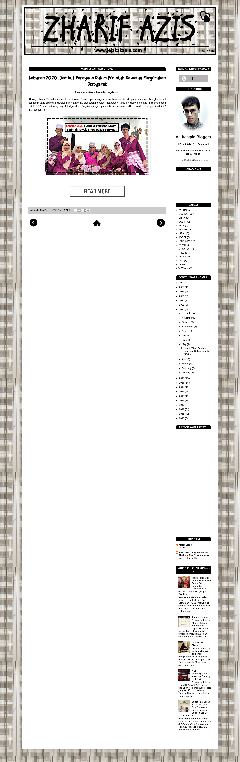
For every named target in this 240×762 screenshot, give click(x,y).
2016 (182, 391)
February (187, 368)
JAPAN (181, 233)
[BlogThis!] (79, 210)
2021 (182, 305)
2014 (182, 400)
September (188, 326)
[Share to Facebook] (85, 210)
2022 (182, 300)
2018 (182, 382)
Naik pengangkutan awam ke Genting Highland (201, 674)
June (185, 340)
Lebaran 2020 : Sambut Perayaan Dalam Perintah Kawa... (195, 351)
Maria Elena (185, 545)
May (184, 344)
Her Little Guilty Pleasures (193, 552)
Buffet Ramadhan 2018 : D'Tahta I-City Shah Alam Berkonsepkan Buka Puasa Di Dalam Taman (194, 708)
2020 (182, 309)
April (184, 359)
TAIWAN (182, 252)
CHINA (181, 218)
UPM (181, 260)
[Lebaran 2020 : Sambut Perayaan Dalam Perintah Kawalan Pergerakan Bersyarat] (97, 202)
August (186, 331)
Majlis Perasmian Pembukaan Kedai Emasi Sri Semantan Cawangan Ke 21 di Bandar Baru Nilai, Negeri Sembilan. (194, 585)
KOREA (182, 237)
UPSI (181, 264)
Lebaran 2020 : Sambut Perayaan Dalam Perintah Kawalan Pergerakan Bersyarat (97, 81)
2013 (182, 405)
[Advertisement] (193, 483)
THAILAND (184, 256)
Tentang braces (200, 617)
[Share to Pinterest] (88, 210)
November (187, 317)
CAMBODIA (184, 214)
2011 (182, 414)
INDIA (181, 225)
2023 (182, 296)
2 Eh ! (67, 210)
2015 (182, 396)
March (185, 363)
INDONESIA (184, 229)
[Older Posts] (161, 226)
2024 (182, 291)
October (186, 322)
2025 (182, 287)
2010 (182, 418)
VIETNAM (183, 268)
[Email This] (76, 210)
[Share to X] (82, 210)
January (186, 372)
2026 (182, 282)
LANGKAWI (184, 241)
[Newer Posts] (33, 226)
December (187, 313)
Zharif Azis (45, 210)
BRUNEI (182, 210)
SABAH (182, 245)
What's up (183, 547)
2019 (182, 378)
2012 (182, 409)
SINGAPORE (185, 249)
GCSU (181, 221)
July (184, 335)
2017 (182, 387)
